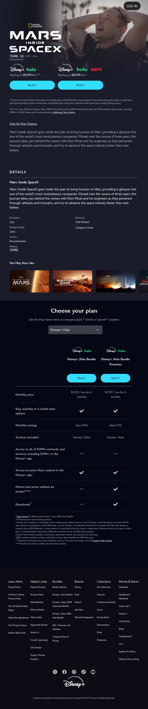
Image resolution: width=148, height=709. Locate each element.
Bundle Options (60, 587)
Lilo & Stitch (124, 621)
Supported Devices (39, 625)
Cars (121, 644)
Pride (99, 632)
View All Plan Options (23, 124)
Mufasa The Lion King (129, 659)
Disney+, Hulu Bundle (63, 594)
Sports (100, 610)
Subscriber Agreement (18, 617)
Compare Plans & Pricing (61, 639)
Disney (78, 587)
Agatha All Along (127, 651)
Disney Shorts (103, 617)
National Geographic (84, 617)
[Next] (142, 281)
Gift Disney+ (36, 647)
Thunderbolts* (125, 636)
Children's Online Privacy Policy (16, 596)
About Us (35, 632)
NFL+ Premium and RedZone (61, 627)
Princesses (101, 640)
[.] (55, 672)
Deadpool (123, 587)
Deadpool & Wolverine (124, 596)
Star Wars (79, 610)
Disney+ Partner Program (38, 657)
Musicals (101, 594)
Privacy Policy (14, 587)
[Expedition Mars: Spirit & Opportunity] (29, 281)
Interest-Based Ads (17, 633)
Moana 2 (123, 613)
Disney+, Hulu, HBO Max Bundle (62, 615)
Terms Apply (22, 516)
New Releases (37, 602)
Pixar (77, 594)
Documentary (103, 625)
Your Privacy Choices (17, 625)
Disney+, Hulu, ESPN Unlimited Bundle (62, 604)
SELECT (32, 85)
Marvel (78, 602)
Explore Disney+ (38, 587)
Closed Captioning (39, 640)
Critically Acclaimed (106, 602)
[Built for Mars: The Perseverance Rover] (72, 281)
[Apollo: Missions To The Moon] (115, 281)
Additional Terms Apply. (64, 112)
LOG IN (132, 6)
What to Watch (37, 610)
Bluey (121, 629)
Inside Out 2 (124, 606)
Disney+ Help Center (102, 540)
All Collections (104, 587)
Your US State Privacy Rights (18, 608)
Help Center (36, 617)
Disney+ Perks (37, 594)
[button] (41, 581)
